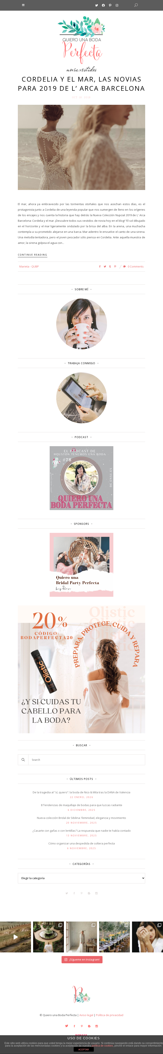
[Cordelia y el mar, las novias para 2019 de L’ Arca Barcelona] (81, 147)
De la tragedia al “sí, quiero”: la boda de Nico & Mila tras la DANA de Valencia (81, 792)
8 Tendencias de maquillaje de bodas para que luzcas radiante (81, 805)
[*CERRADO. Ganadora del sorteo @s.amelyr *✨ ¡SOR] (147, 937)
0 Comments (135, 266)
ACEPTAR (83, 1049)
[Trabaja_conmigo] (81, 422)
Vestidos (88, 69)
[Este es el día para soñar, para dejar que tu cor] (48, 937)
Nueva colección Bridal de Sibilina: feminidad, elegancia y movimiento (81, 818)
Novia (72, 69)
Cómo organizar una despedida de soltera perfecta (81, 843)
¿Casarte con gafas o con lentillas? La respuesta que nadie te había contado (81, 831)
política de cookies (102, 1045)
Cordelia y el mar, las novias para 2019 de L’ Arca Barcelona (81, 84)
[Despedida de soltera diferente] (81, 596)
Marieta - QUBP (29, 266)
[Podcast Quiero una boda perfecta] (81, 509)
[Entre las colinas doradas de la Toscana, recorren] (15, 937)
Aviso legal (86, 1015)
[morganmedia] (81, 1004)
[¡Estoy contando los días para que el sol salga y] (114, 937)
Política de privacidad (109, 1015)
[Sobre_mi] (81, 348)
